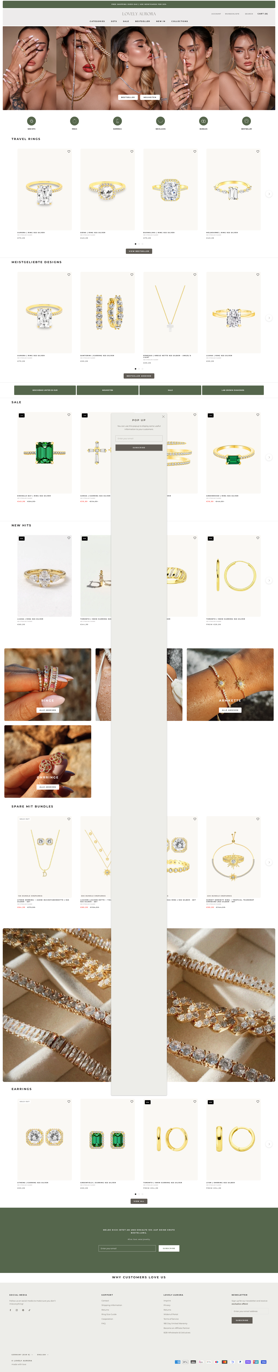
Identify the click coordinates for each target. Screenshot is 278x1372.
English (41, 1355)
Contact (105, 1300)
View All (139, 1201)
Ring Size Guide (109, 1314)
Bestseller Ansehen (139, 376)
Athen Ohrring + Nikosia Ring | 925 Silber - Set (169, 900)
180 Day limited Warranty (175, 1323)
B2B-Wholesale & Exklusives (177, 1332)
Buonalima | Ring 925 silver (159, 233)
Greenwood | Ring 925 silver (222, 496)
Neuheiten (150, 97)
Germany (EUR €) (21, 1355)
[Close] (163, 416)
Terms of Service (171, 1319)
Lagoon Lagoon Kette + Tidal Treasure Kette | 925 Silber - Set (106, 901)
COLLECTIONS (179, 21)
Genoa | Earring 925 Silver (95, 496)
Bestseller (128, 97)
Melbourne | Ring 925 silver (222, 233)
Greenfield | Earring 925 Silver (98, 1183)
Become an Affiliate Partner (177, 1328)
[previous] (9, 194)
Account (216, 14)
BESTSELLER (142, 21)
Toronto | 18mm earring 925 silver (99, 619)
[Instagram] (17, 1310)
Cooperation (107, 1319)
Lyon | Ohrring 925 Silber (220, 1183)
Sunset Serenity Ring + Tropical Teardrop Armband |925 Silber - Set (230, 901)
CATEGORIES (97, 21)
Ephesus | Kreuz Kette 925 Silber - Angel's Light (167, 356)
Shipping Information (111, 1305)
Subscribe (139, 448)
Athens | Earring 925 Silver (32, 1183)
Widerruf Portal (171, 1314)
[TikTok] (29, 1310)
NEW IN (160, 21)
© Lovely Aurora (22, 1361)
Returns (105, 1310)
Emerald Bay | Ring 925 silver (34, 496)
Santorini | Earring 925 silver (97, 356)
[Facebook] (10, 1310)
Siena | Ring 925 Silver (92, 233)
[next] (269, 194)
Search (249, 14)
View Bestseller (139, 251)
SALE (126, 21)
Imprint (167, 1300)
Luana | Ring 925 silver (219, 356)
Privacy (167, 1305)
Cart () (263, 14)
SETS (114, 21)
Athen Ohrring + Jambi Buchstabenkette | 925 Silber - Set (43, 901)
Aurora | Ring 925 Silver (31, 233)
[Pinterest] (23, 1310)
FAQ (103, 1323)
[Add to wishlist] (69, 152)
